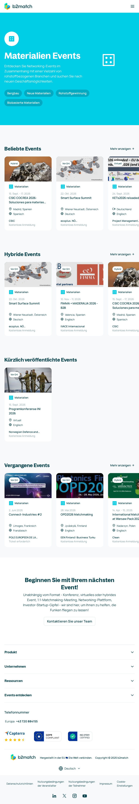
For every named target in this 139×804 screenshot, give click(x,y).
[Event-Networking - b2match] (18, 6)
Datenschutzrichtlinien (20, 783)
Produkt (11, 652)
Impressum (106, 783)
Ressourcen (14, 681)
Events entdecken (18, 695)
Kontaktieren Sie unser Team (69, 621)
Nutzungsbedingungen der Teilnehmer (82, 783)
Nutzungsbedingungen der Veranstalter (51, 783)
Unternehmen (15, 666)
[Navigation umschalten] (132, 6)
